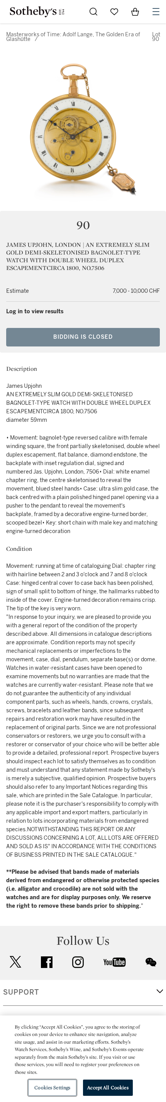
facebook (47, 962)
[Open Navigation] (156, 11)
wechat (151, 962)
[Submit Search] (93, 11)
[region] (83, 1058)
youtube (114, 962)
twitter (15, 962)
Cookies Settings (52, 1087)
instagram (78, 962)
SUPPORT (21, 992)
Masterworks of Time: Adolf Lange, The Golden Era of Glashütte (73, 36)
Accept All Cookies (107, 1087)
